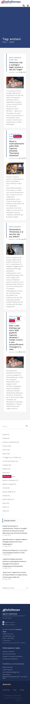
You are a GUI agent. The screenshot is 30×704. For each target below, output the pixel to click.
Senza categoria (7, 492)
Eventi (4, 450)
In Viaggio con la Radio (10, 457)
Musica (4, 469)
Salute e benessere (15, 57)
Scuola (4, 488)
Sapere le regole (8, 484)
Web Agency (18, 700)
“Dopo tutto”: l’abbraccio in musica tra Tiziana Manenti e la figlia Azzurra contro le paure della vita (14, 575)
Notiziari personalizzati (10, 659)
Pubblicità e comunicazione (13, 664)
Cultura (11, 316)
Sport (4, 503)
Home (4, 42)
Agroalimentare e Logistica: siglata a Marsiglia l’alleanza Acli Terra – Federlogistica (14, 542)
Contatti (22, 690)
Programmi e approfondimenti (12, 656)
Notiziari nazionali (8, 651)
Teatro (4, 507)
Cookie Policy (6, 690)
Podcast (18, 136)
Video (15, 60)
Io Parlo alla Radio (14, 134)
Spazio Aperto (7, 499)
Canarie (5, 434)
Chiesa (4, 438)
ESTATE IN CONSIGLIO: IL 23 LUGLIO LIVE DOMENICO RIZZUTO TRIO (14, 552)
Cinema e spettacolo (9, 442)
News (11, 136)
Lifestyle (5, 465)
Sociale (11, 60)
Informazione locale (9, 654)
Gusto (4, 453)
